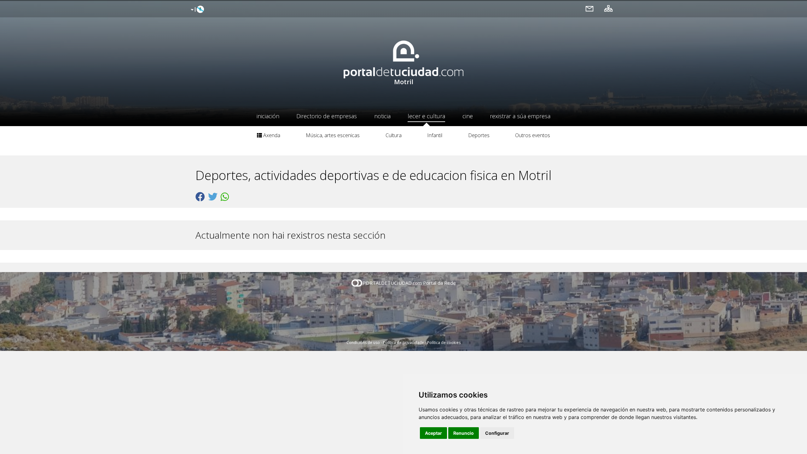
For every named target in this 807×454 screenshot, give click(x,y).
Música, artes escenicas (333, 135)
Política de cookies (444, 342)
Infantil (434, 135)
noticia (382, 116)
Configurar (497, 433)
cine (467, 116)
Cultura (394, 135)
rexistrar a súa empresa (520, 116)
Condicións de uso (363, 342)
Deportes (479, 135)
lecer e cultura (426, 116)
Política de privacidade (403, 342)
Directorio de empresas (326, 116)
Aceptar (433, 433)
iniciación (268, 116)
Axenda (271, 135)
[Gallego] (196, 10)
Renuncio (463, 433)
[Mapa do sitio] (608, 8)
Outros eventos (532, 135)
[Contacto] (589, 8)
